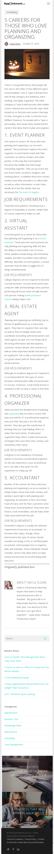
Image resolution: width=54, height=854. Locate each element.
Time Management (13, 744)
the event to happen (29, 192)
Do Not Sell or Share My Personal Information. (25, 842)
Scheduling (12, 12)
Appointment (10, 712)
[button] (48, 3)
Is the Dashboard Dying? (16, 677)
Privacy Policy (30, 839)
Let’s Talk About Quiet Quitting (19, 694)
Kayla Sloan (15, 43)
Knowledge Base (12, 725)
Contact (41, 839)
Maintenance (10, 731)
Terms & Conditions (15, 839)
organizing (14, 413)
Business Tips (11, 719)
